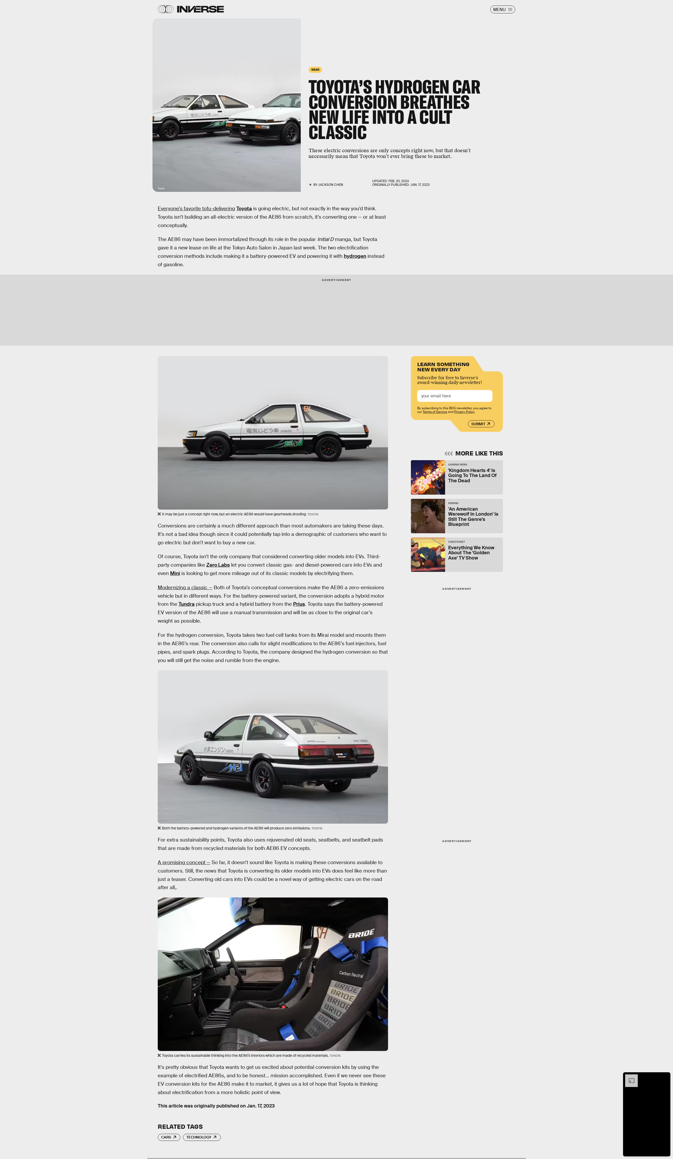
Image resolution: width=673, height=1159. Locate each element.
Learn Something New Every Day (443, 366)
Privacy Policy (464, 412)
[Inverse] (200, 9)
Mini (175, 573)
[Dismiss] (664, 1077)
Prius (299, 604)
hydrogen (355, 256)
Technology (198, 1137)
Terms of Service (435, 412)
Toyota (244, 208)
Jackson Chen (330, 185)
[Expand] (629, 1077)
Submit (478, 424)
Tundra (187, 604)
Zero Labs (218, 565)
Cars (166, 1137)
